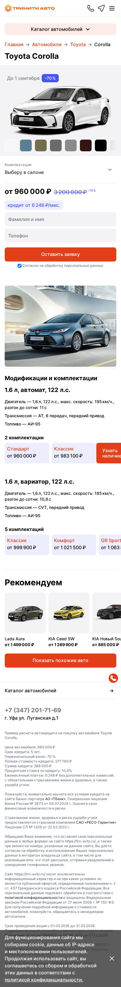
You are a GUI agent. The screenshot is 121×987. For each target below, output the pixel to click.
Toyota (78, 44)
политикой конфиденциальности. (44, 980)
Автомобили (47, 44)
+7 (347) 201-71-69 (33, 710)
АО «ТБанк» (55, 799)
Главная (14, 44)
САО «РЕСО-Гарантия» (96, 822)
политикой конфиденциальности (33, 897)
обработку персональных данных (74, 265)
